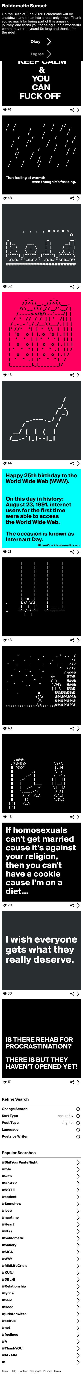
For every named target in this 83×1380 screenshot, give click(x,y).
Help (13, 1371)
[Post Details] (78, 110)
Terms (57, 1371)
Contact (23, 1371)
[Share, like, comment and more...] (41, 105)
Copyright (35, 1371)
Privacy (47, 1371)
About (5, 1371)
